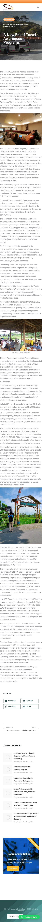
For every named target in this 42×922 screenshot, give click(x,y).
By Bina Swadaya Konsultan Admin (15, 24)
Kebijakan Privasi (15, 916)
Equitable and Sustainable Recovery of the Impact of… (23, 779)
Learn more (13, 868)
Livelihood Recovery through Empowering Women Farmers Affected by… (24, 756)
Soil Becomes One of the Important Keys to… (22, 768)
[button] (38, 7)
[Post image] (7, 757)
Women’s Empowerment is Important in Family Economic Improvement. (24, 791)
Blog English (18, 761)
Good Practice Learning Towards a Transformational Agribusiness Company (26, 816)
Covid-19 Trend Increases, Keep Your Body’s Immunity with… (25, 804)
